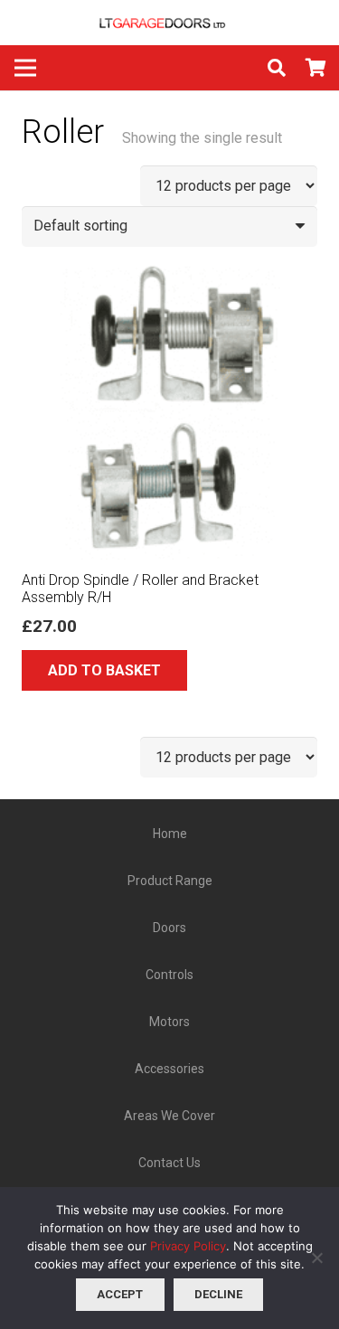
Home (170, 833)
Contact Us (169, 1162)
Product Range (169, 880)
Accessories (169, 1068)
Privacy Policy (188, 1246)
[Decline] (316, 1258)
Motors (169, 1021)
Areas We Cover (169, 1115)
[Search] (277, 67)
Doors (169, 927)
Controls (169, 974)
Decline (218, 1294)
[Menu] (25, 67)
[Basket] (316, 67)
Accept (120, 1294)
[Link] (170, 22)
